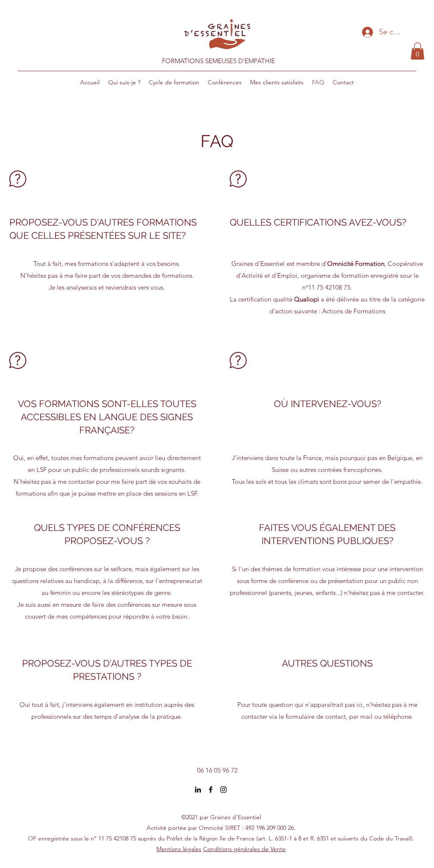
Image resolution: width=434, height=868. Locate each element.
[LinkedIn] (198, 789)
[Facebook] (210, 789)
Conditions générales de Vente (244, 849)
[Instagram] (223, 789)
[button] (417, 51)
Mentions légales (178, 849)
